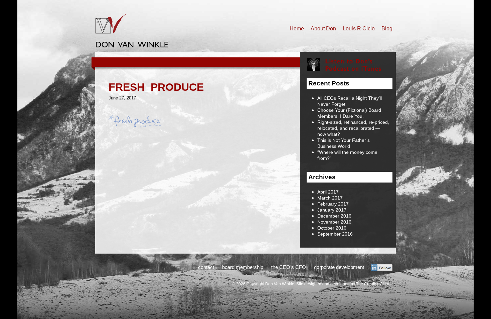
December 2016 (334, 216)
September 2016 (335, 234)
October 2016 (331, 228)
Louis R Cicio (359, 28)
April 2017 (328, 192)
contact (206, 267)
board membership (242, 267)
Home (297, 28)
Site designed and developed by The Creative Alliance (345, 284)
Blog (386, 28)
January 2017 (331, 210)
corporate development (339, 267)
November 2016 (334, 222)
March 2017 (330, 198)
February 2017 (333, 204)
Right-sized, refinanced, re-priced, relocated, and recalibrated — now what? (353, 128)
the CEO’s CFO (288, 267)
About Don (323, 28)
